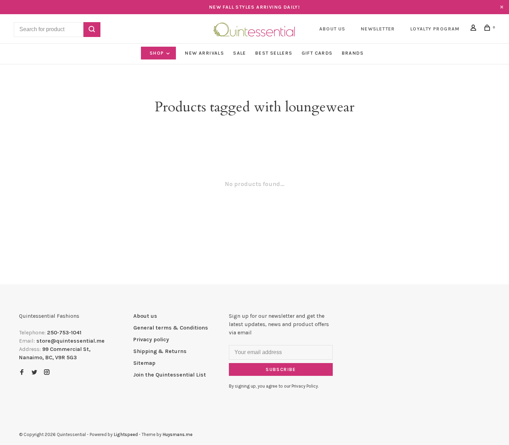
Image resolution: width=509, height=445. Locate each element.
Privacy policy (151, 339)
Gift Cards (317, 53)
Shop (158, 53)
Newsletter (378, 29)
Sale (239, 53)
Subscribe (281, 369)
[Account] (474, 29)
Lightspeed (126, 434)
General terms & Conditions (170, 327)
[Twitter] (34, 372)
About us (145, 316)
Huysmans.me (177, 434)
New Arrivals (204, 53)
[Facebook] (22, 372)
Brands (353, 53)
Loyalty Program (435, 29)
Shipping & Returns (160, 351)
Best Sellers (274, 53)
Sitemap (144, 363)
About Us (332, 29)
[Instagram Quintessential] (47, 372)
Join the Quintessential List (169, 374)
